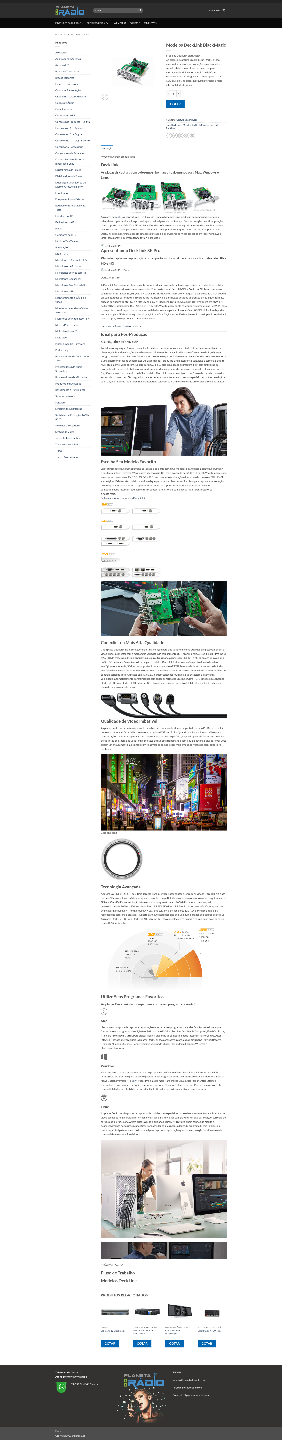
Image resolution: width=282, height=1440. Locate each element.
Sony (134, 1080)
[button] (217, 10)
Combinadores (63, 108)
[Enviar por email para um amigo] (181, 135)
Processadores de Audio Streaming (68, 369)
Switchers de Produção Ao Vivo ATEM (72, 417)
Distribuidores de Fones (68, 176)
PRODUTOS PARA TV (97, 23)
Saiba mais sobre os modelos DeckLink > (123, 497)
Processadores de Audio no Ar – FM (72, 358)
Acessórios (61, 52)
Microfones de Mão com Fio (70, 272)
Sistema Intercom (65, 396)
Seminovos (150, 23)
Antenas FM (62, 64)
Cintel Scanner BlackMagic (172, 1332)
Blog (58, 1431)
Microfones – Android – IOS (71, 259)
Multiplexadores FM (66, 331)
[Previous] (101, 1327)
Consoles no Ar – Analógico (70, 127)
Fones (58, 228)
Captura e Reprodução (76, 34)
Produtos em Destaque (68, 383)
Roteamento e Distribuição (70, 389)
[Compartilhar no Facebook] (169, 135)
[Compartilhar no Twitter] (175, 135)
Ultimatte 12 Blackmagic (113, 1330)
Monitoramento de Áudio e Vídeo (70, 299)
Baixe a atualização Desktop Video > (121, 326)
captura (119, 216)
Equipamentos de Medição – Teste (71, 207)
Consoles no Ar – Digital (68, 134)
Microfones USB (64, 291)
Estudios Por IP (64, 215)
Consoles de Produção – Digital (72, 121)
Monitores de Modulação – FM (72, 318)
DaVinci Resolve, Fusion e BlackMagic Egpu (69, 161)
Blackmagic (176, 125)
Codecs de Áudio (64, 102)
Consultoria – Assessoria (69, 146)
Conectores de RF (65, 115)
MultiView (61, 337)
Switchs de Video (64, 431)
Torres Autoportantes (67, 437)
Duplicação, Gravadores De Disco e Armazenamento (70, 184)
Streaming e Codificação (68, 408)
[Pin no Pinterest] (186, 135)
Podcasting (61, 349)
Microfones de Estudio (68, 266)
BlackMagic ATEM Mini (209, 1330)
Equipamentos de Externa (69, 199)
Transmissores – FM (66, 444)
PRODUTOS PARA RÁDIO (68, 23)
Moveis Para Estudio (66, 324)
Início (58, 34)
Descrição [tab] (107, 148)
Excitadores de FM (65, 222)
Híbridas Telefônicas (66, 241)
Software (60, 402)
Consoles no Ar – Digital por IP (72, 140)
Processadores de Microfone (71, 377)
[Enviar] (140, 10)
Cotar (175, 104)
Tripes (58, 450)
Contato (135, 23)
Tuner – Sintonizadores (68, 456)
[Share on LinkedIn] (192, 135)
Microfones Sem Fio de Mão (70, 285)
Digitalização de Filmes (68, 169)
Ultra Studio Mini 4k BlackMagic (143, 1332)
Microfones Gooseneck (68, 278)
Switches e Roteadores (68, 425)
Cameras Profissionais (67, 83)
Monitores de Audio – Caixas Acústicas (71, 310)
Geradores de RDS (65, 234)
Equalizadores (63, 192)
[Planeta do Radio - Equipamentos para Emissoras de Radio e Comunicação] (71, 10)
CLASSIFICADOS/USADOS (70, 96)
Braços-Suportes (64, 77)
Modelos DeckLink (191, 125)
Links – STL (61, 253)
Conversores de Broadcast (70, 153)
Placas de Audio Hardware (70, 343)
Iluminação (61, 247)
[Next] (226, 1327)
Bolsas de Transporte (67, 71)
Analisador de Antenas (68, 58)
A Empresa (120, 23)
